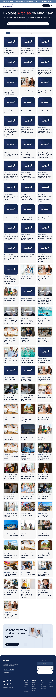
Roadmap (34, 688)
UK (41, 684)
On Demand (34, 684)
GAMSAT (51, 682)
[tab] (8, 33)
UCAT (50, 684)
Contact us (46, 5)
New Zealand (43, 686)
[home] (8, 6)
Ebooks (33, 686)
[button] (52, 6)
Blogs (33, 682)
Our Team (26, 684)
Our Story (26, 682)
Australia (42, 682)
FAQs (33, 694)
